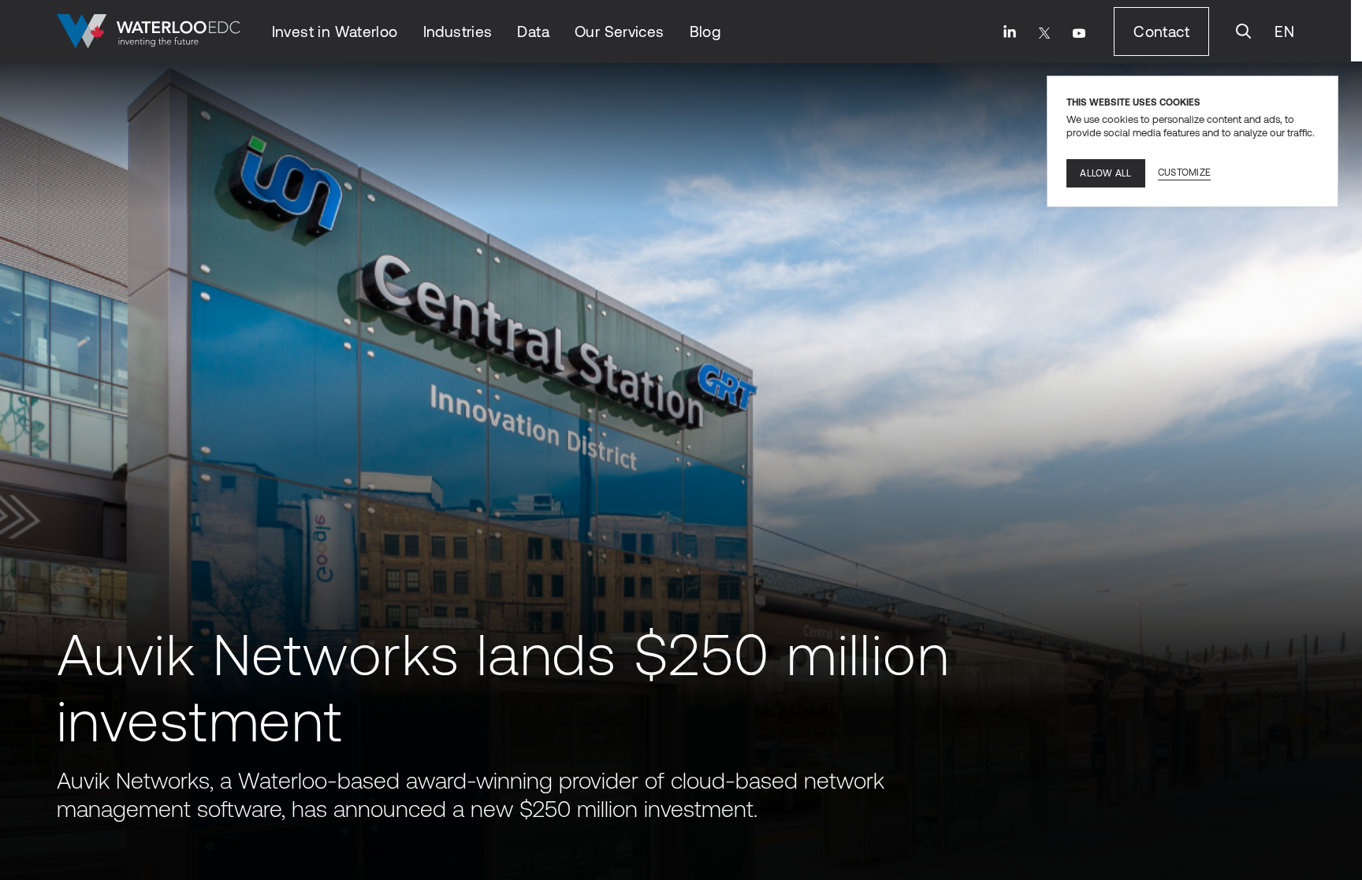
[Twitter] (1044, 33)
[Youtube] (1079, 33)
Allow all (1105, 173)
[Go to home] (148, 31)
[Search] (1243, 31)
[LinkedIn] (1009, 31)
